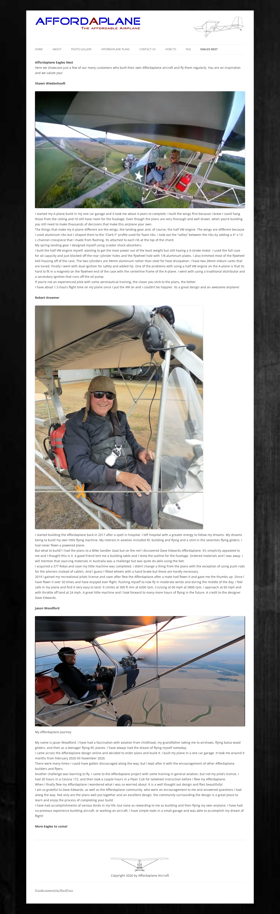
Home (39, 49)
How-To (170, 49)
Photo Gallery (81, 49)
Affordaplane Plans (115, 49)
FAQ (188, 49)
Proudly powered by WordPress (54, 890)
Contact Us (147, 49)
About (56, 49)
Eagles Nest (209, 49)
